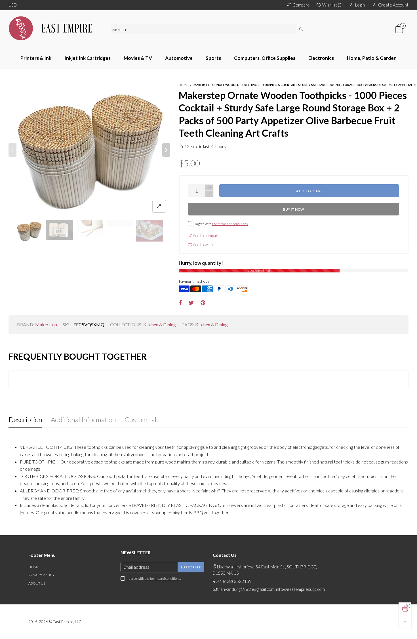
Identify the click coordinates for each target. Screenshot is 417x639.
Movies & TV (138, 58)
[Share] (180, 302)
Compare (301, 4)
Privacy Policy (41, 575)
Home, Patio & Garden (372, 58)
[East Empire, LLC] (55, 28)
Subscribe (191, 567)
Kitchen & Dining (159, 324)
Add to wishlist (205, 244)
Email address (136, 567)
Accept (392, 631)
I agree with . (221, 224)
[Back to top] (405, 621)
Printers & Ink (35, 58)
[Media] (159, 206)
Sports (213, 58)
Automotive (179, 58)
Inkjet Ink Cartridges (87, 58)
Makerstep (46, 324)
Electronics (321, 58)
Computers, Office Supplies (264, 58)
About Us (36, 583)
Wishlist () (332, 4)
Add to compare (206, 235)
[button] (12, 150)
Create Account (393, 4)
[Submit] (301, 29)
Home (33, 567)
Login (360, 4)
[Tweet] (191, 302)
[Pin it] (203, 302)
